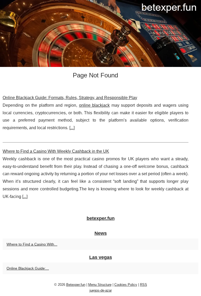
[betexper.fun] (100, 33)
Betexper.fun (75, 285)
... (72, 128)
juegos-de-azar (101, 290)
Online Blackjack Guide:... (28, 268)
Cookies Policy (125, 285)
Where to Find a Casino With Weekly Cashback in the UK (56, 151)
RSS (143, 285)
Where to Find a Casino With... (32, 244)
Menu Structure (99, 285)
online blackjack (94, 105)
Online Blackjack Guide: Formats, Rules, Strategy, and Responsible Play (70, 97)
